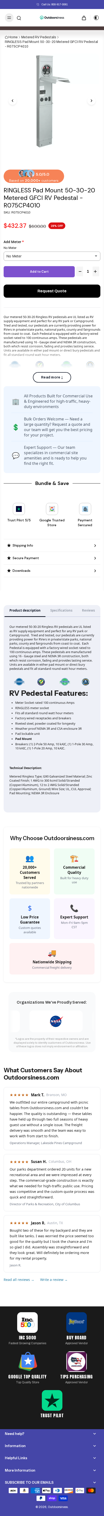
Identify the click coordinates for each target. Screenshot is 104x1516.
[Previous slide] (12, 101)
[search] (19, 18)
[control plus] (96, 271)
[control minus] (79, 271)
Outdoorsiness (58, 1507)
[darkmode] (94, 18)
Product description (25, 610)
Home (13, 37)
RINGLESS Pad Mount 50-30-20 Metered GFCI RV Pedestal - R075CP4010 (51, 44)
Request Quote (52, 291)
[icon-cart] (84, 18)
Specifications (61, 610)
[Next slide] (91, 101)
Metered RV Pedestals (38, 37)
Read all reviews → (19, 1279)
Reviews (88, 610)
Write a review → (54, 1279)
